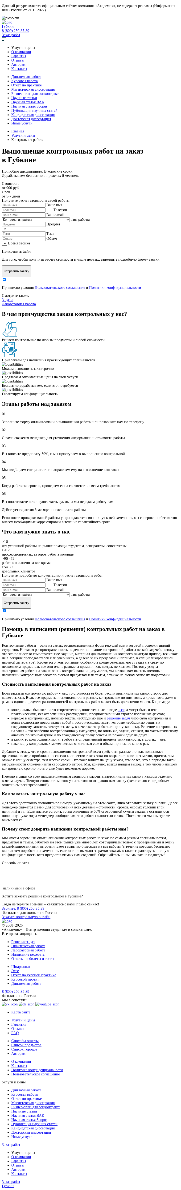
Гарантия (18, 56)
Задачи (7, 300)
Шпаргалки (20, 967)
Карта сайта (20, 1012)
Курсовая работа (24, 81)
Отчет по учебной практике (33, 975)
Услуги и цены (23, 1020)
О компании (21, 52)
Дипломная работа (26, 77)
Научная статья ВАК (27, 102)
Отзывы (17, 60)
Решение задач (23, 942)
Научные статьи (24, 98)
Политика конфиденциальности (37, 1070)
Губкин (8, 26)
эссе (121, 710)
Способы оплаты (25, 1041)
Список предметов (26, 1045)
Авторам (18, 64)
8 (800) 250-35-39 (15, 31)
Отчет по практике (26, 85)
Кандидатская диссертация (33, 115)
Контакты (19, 69)
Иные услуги (22, 123)
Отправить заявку (16, 271)
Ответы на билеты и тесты (32, 959)
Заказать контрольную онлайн (26, 917)
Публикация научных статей (34, 110)
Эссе (15, 971)
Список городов (24, 1049)
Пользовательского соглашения (60, 288)
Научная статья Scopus (29, 106)
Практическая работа (28, 946)
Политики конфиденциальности (115, 288)
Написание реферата (28, 954)
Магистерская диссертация (33, 89)
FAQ (15, 1033)
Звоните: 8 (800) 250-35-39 (23, 908)
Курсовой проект (25, 979)
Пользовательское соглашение (35, 1074)
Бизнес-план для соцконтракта (35, 94)
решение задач (118, 718)
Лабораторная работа (19, 304)
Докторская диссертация (31, 119)
